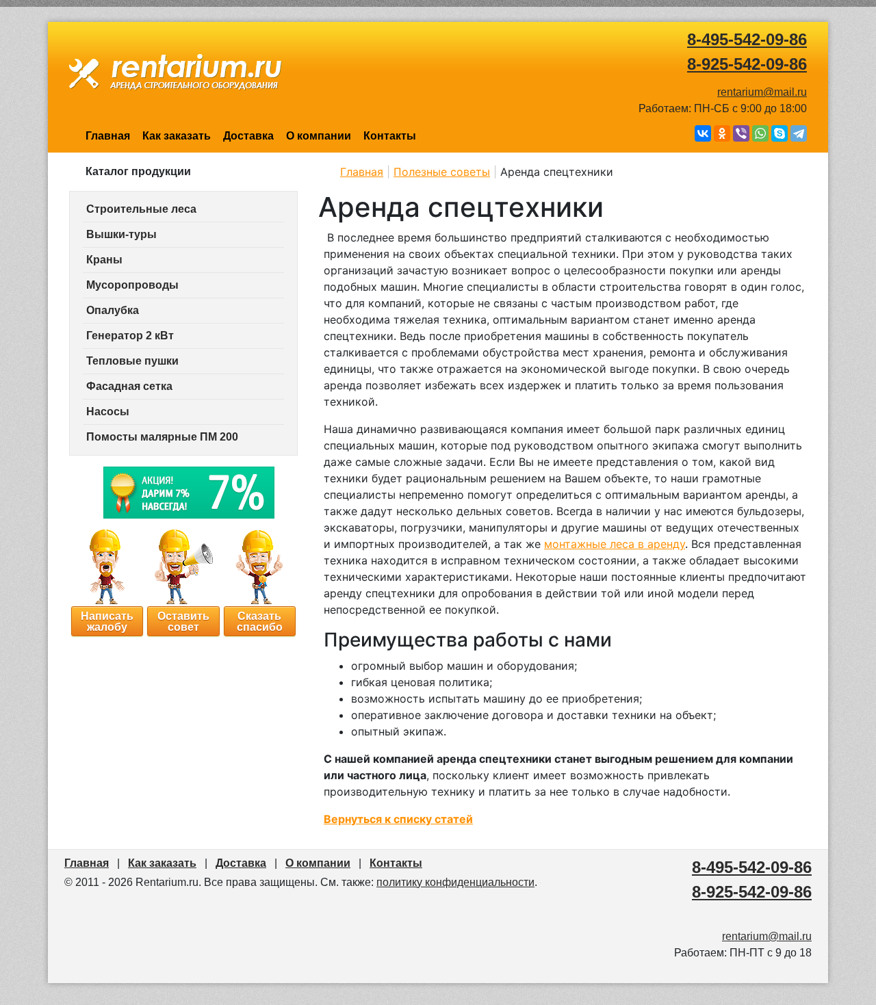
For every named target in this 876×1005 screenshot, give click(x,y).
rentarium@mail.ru (762, 92)
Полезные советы (442, 172)
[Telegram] (798, 133)
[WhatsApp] (760, 133)
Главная (108, 136)
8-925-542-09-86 (747, 64)
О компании (318, 136)
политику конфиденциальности (455, 882)
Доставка (248, 136)
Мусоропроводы (132, 285)
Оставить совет (183, 621)
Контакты (389, 136)
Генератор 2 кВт (130, 335)
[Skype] (779, 133)
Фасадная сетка (129, 386)
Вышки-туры (121, 234)
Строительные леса (141, 209)
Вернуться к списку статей (398, 819)
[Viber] (741, 133)
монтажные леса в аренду (614, 544)
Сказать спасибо (260, 621)
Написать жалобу (107, 621)
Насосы (107, 411)
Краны (104, 259)
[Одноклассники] (722, 133)
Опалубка (112, 310)
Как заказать (176, 136)
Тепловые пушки (132, 361)
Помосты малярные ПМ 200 (162, 437)
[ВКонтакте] (703, 133)
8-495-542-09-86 (747, 39)
